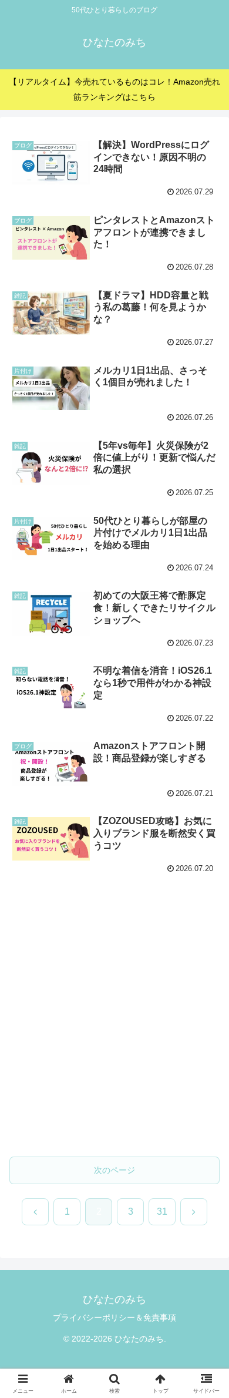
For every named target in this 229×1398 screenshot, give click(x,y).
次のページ (114, 1170)
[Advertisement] (114, 1023)
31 (162, 1211)
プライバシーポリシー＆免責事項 (114, 1317)
